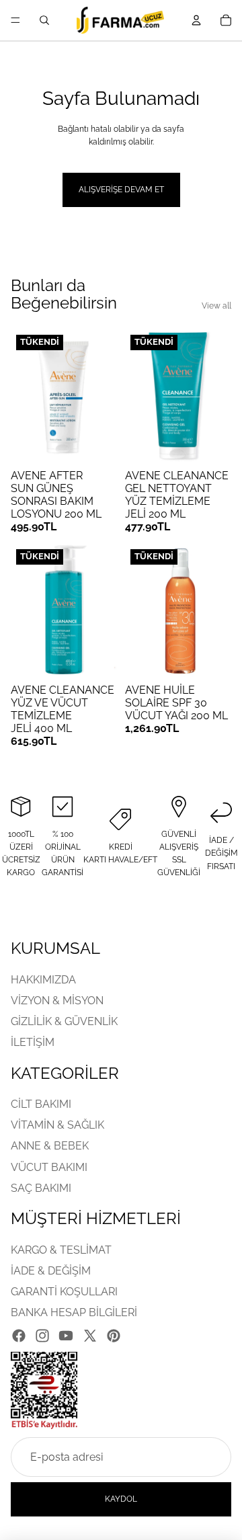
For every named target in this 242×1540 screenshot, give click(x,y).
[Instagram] (42, 1335)
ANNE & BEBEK (50, 1145)
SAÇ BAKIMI (41, 1188)
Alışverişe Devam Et (121, 189)
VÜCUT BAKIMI (49, 1167)
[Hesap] (196, 20)
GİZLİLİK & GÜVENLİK (64, 1021)
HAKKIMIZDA (43, 979)
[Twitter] (90, 1335)
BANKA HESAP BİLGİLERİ (74, 1312)
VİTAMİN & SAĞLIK (57, 1125)
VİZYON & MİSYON (57, 1000)
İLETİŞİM (32, 1042)
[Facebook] (19, 1335)
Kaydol (121, 1499)
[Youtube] (66, 1335)
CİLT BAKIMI (41, 1104)
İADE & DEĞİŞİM (51, 1270)
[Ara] (44, 20)
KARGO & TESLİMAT (61, 1250)
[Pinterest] (114, 1335)
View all (216, 306)
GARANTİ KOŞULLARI (64, 1291)
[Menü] (15, 20)
